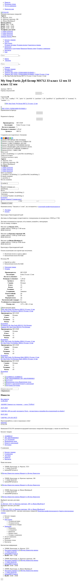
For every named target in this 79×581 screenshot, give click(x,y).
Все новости (5, 399)
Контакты (8, 50)
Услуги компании (10, 6)
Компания (8, 47)
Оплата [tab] (7, 211)
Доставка (8, 455)
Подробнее (4, 323)
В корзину (4, 197)
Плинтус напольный (11, 443)
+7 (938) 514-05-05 (7, 31)
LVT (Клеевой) (10, 439)
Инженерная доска (11, 441)
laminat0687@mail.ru (11, 553)
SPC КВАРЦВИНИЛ (12, 438)
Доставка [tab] (8, 210)
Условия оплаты (22, 45)
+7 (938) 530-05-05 (7, 33)
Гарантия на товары (34, 45)
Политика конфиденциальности (48, 511)
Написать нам (9, 9)
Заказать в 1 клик (7, 203)
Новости (7, 2)
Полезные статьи (10, 4)
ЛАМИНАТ (9, 436)
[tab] (7, 269)
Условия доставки (10, 45)
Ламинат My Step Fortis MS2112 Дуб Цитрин (15, 327)
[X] (6, 138)
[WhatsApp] (10, 138)
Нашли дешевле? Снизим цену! (11, 199)
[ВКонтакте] (2, 138)
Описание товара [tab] (10, 267)
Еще (6, 52)
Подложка (8, 445)
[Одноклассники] (4, 138)
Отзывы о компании (43, 48)
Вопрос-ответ (31, 48)
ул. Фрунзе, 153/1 (6, 504)
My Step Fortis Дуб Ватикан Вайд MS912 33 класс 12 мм (19, 359)
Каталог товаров (10, 40)
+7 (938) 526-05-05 (7, 35)
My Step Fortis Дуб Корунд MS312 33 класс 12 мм (17, 311)
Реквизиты (8, 48)
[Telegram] (12, 138)
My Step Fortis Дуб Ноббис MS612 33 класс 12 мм (17, 343)
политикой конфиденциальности (49, 206)
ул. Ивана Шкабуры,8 (37, 504)
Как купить (8, 43)
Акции (7, 41)
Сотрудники (16, 48)
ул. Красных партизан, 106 (21, 504)
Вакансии (24, 48)
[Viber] (8, 138)
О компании (9, 454)
